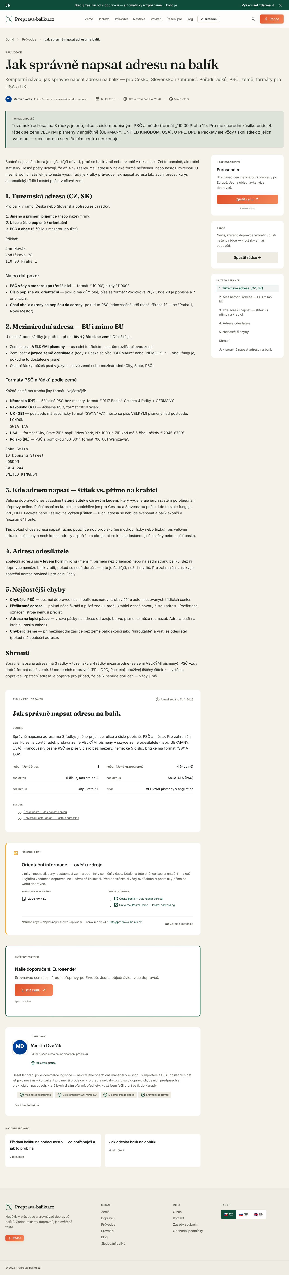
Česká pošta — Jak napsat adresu (45, 812)
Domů (9, 39)
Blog (189, 19)
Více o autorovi (27, 1105)
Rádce (271, 19)
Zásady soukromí (185, 1224)
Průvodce (121, 19)
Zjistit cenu (33, 989)
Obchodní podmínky (188, 1231)
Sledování (208, 19)
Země (89, 19)
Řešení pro (174, 19)
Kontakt (178, 1218)
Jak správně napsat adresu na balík (245, 349)
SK (243, 1214)
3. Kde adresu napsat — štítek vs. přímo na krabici (244, 312)
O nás (177, 1212)
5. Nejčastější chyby (234, 332)
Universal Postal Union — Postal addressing (51, 818)
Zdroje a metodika (179, 924)
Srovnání (156, 19)
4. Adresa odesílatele (234, 323)
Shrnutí (224, 341)
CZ (228, 1214)
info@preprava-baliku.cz (126, 922)
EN (258, 1214)
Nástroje (139, 19)
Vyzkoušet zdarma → (258, 5)
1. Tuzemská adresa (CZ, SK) (241, 288)
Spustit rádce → (247, 257)
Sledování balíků (113, 1243)
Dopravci (104, 19)
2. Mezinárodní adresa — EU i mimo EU (245, 299)
